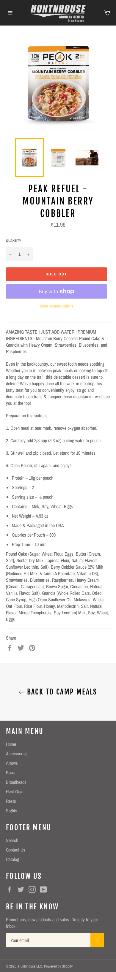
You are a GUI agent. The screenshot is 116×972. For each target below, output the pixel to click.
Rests (11, 801)
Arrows (12, 763)
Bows (10, 772)
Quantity (13, 240)
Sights (11, 810)
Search (12, 840)
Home (11, 744)
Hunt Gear (14, 791)
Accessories (17, 753)
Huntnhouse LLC (30, 966)
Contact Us (15, 849)
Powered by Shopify (58, 966)
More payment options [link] (56, 306)
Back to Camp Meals (61, 691)
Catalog (12, 859)
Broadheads (16, 782)
